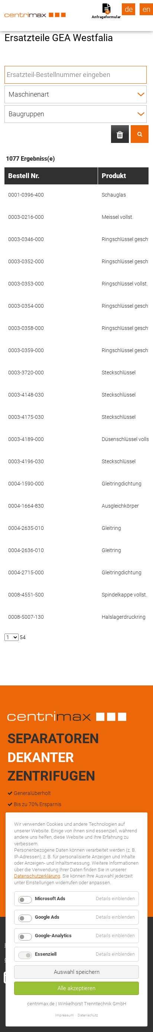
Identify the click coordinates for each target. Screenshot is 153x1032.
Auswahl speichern (77, 972)
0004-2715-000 (26, 572)
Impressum (64, 1015)
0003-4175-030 (26, 417)
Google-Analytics (53, 935)
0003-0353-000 (26, 284)
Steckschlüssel (119, 372)
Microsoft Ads (50, 898)
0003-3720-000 (26, 372)
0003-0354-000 (26, 306)
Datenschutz (88, 1015)
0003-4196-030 (26, 461)
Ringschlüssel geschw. (127, 239)
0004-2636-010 (26, 550)
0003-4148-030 (26, 395)
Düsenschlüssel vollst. (127, 439)
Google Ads (47, 917)
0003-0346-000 (26, 239)
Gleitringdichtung (121, 484)
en (146, 9)
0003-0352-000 (26, 261)
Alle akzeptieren (76, 988)
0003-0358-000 (26, 328)
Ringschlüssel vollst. (125, 284)
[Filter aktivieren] (140, 134)
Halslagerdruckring (124, 617)
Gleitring (111, 528)
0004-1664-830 (26, 506)
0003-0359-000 (26, 350)
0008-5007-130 (26, 617)
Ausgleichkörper (120, 506)
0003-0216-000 (26, 217)
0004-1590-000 (26, 484)
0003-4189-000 (26, 439)
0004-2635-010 (26, 528)
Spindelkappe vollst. (124, 595)
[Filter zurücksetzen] (120, 134)
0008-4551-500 (26, 595)
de (129, 9)
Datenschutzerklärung (37, 876)
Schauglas (114, 195)
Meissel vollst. (117, 217)
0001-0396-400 (26, 195)
